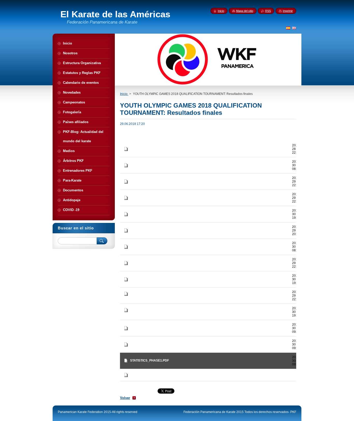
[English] (294, 28)
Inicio (124, 93)
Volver (125, 398)
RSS (268, 10)
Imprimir (288, 10)
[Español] (288, 28)
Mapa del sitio (244, 10)
